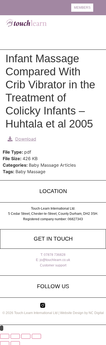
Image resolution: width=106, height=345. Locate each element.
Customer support (53, 265)
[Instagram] (12, 7)
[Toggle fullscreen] (15, 336)
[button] (97, 32)
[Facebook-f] (19, 7)
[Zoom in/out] (4, 336)
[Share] (25, 336)
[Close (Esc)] (36, 336)
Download (25, 139)
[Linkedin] (26, 7)
